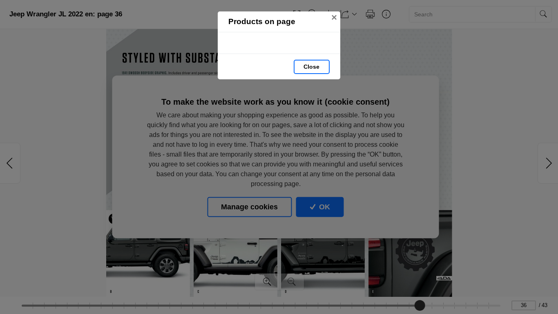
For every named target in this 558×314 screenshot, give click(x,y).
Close (311, 66)
